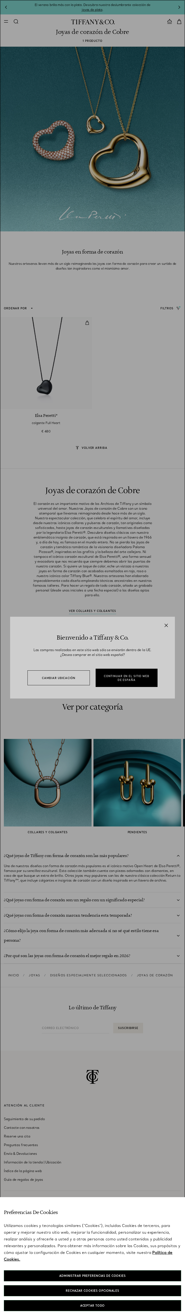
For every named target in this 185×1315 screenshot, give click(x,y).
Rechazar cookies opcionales (92, 1290)
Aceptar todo (92, 1305)
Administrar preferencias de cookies (92, 1275)
